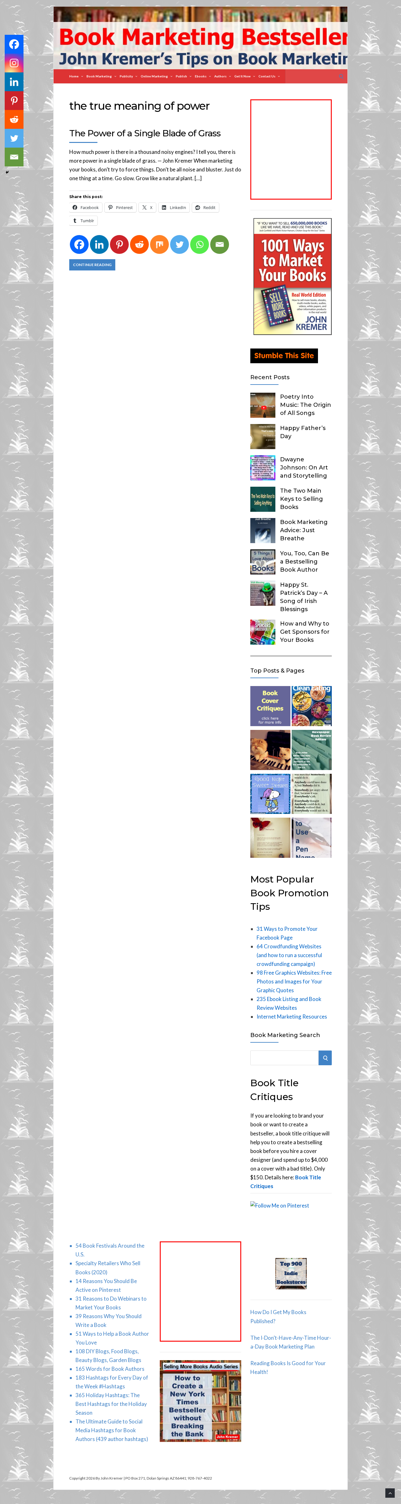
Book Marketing (99, 76)
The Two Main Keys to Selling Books (301, 499)
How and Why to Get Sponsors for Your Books (305, 631)
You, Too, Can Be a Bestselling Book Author (304, 561)
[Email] (219, 244)
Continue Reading (92, 264)
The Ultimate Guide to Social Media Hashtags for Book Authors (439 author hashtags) (112, 1430)
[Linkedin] (99, 244)
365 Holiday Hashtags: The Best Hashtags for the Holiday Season (111, 1404)
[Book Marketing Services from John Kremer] (270, 707)
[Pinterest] (119, 244)
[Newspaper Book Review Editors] (312, 751)
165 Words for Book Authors (110, 1368)
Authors (220, 76)
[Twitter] (179, 244)
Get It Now (242, 76)
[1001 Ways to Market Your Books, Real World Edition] (292, 333)
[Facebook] (79, 244)
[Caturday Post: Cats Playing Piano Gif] (270, 751)
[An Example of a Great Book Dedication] (270, 839)
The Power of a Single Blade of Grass (145, 133)
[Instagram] (14, 63)
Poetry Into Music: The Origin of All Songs (305, 405)
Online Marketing (154, 76)
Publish (181, 76)
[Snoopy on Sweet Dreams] (270, 795)
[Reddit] (139, 244)
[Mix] (159, 244)
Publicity (126, 76)
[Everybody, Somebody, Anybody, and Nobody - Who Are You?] (312, 795)
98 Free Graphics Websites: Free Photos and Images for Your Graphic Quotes (294, 981)
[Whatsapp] (199, 244)
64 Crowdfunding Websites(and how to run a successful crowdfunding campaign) (289, 955)
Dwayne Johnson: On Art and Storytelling (304, 467)
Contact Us (266, 76)
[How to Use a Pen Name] (312, 839)
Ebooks (200, 76)
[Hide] (7, 172)
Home (74, 76)
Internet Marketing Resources (292, 1016)
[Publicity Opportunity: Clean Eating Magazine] (312, 707)
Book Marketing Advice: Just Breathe (304, 530)
